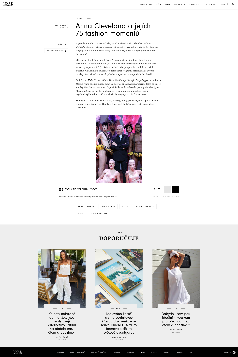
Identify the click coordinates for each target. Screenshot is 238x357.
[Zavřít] (235, 354)
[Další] (175, 189)
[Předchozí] (167, 189)
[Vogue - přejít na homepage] (8, 4)
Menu (223, 4)
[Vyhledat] (233, 4)
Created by (228, 352)
